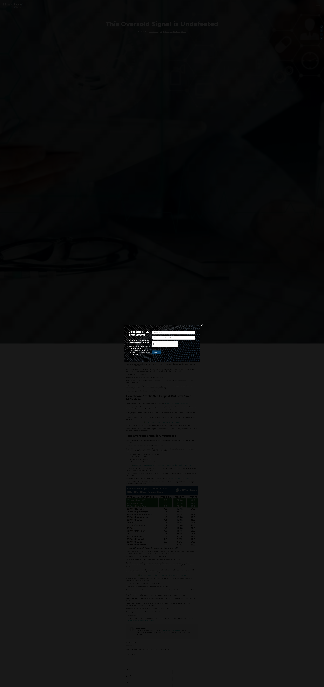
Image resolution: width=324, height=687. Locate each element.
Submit (156, 352)
